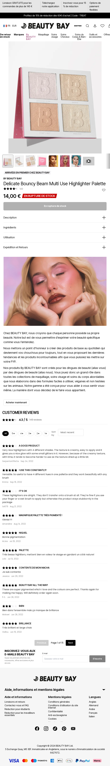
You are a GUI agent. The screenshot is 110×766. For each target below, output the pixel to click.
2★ (38, 433)
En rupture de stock (55, 206)
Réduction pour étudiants (17, 709)
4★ (21, 433)
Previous (41, 642)
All (5, 433)
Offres (107, 34)
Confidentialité (55, 711)
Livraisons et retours (15, 701)
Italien (92, 716)
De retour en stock (5, 35)
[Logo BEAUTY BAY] (45, 26)
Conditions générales (59, 701)
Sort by (54, 433)
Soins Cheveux (65, 35)
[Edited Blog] (77, 25)
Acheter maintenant (16, 402)
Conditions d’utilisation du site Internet (63, 706)
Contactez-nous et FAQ (17, 705)
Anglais (92, 701)
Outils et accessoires (95, 35)
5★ (13, 433)
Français (93, 712)
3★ (30, 433)
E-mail (44, 653)
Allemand (93, 705)
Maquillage (43, 34)
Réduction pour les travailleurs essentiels (20, 714)
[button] (87, 26)
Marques (19, 34)
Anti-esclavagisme (57, 715)
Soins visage (54, 35)
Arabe (92, 709)
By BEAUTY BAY (31, 36)
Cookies (52, 718)
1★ (46, 433)
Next (70, 642)
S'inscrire (97, 658)
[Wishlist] (102, 26)
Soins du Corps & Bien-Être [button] (79, 36)
